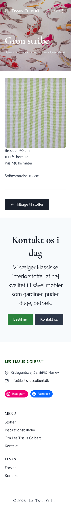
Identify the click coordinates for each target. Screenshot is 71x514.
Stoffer (10, 422)
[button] (20, 319)
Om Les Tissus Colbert (23, 438)
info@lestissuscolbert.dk (30, 380)
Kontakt (11, 446)
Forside (11, 468)
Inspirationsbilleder (20, 430)
